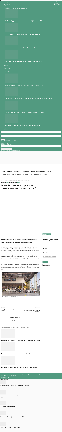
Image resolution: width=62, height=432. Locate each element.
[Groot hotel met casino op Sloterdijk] (31, 424)
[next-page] (2, 369)
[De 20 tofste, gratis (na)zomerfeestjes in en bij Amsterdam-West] (20, 333)
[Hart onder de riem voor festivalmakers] (31, 392)
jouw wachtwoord (4, 137)
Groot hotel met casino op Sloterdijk (10, 427)
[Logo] (10, 169)
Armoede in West (6, 174)
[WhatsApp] (5, 195)
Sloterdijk (11, 182)
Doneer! (45, 174)
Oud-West (6, 5)
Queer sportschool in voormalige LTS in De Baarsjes (9, 310)
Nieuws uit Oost (20, 177)
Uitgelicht (15, 182)
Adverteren (25, 174)
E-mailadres (51, 244)
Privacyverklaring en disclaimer (7, 141)
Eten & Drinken (17, 171)
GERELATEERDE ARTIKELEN (8, 327)
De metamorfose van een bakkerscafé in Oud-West (16, 354)
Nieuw (3, 171)
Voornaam (45, 248)
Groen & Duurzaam (40, 171)
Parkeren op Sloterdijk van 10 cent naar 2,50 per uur (14, 417)
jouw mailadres (4, 147)
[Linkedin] (11, 195)
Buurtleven (9, 171)
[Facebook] (2, 195)
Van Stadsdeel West (16, 174)
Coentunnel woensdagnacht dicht (9, 406)
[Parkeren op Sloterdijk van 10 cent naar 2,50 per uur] (31, 413)
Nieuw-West (3, 182)
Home (2, 180)
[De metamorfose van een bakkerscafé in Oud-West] (20, 346)
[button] (59, 165)
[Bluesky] (15, 320)
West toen (49, 171)
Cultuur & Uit (26, 171)
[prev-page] (1, 369)
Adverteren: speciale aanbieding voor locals (25, 374)
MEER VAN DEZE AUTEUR (22, 327)
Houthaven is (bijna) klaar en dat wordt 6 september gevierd (19, 367)
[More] (16, 195)
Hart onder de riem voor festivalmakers (11, 396)
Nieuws (6, 180)
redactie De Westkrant (7, 190)
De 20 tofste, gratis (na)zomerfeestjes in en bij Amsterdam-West (20, 340)
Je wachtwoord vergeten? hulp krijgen (9, 140)
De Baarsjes (6, 2)
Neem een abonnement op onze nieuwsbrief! (8, 375)
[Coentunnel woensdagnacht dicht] (31, 403)
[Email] (8, 195)
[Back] (56, 1)
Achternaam (51, 252)
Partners (10, 374)
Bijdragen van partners (35, 174)
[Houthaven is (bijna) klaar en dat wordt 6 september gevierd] (20, 360)
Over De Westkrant (4, 374)
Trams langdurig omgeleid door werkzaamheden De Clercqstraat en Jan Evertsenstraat (32, 310)
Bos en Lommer (7, 4)
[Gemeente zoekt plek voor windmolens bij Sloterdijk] (31, 382)
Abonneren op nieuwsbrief (8, 177)
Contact (50, 374)
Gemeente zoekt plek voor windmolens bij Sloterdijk (14, 385)
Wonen (33, 171)
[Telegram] (13, 195)
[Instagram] (13, 320)
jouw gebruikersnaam (5, 134)
